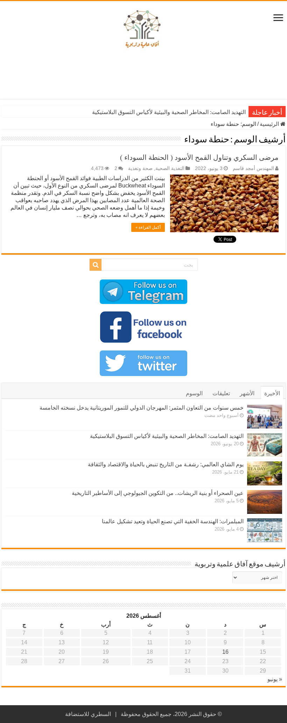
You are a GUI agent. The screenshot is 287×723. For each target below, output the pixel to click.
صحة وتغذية (140, 168)
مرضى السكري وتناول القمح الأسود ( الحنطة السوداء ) (199, 157)
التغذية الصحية (169, 168)
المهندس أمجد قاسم (253, 168)
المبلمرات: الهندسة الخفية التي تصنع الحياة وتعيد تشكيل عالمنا (173, 521)
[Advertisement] (143, 76)
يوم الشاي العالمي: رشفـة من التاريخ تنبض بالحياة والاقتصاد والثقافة (166, 464)
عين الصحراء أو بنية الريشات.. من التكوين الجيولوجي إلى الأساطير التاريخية (158, 493)
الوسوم (194, 393)
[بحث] (96, 265)
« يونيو (274, 679)
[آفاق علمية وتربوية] (143, 29)
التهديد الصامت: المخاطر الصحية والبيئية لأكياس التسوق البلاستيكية (169, 112)
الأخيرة (272, 393)
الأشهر (247, 393)
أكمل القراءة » (148, 227)
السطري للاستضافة (88, 714)
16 (225, 652)
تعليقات (221, 393)
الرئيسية (270, 124)
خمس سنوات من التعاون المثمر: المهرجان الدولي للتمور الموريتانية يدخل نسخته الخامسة (142, 408)
